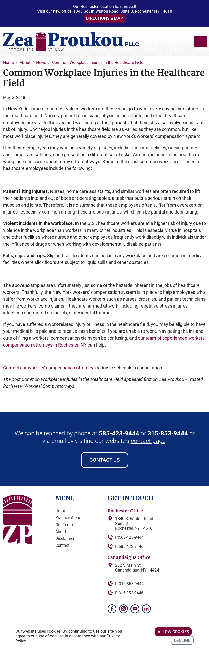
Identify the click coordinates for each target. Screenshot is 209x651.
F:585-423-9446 (129, 546)
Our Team (64, 524)
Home (60, 510)
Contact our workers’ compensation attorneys (49, 367)
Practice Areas (68, 517)
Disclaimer (64, 538)
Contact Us (104, 460)
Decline (182, 640)
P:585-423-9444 (129, 537)
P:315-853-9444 (129, 583)
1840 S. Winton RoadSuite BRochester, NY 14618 (134, 523)
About (60, 531)
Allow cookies (173, 631)
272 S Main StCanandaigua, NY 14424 (137, 568)
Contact (62, 545)
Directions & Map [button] (104, 18)
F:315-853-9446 (129, 593)
